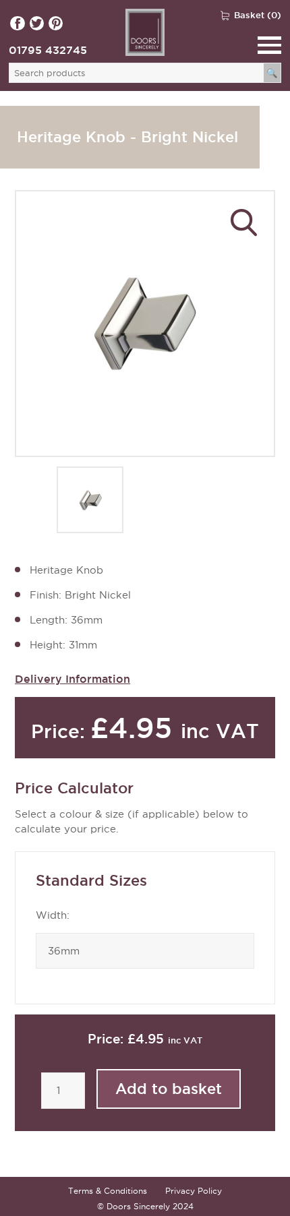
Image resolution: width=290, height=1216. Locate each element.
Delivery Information (72, 679)
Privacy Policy (193, 1190)
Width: (52, 915)
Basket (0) (257, 15)
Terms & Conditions (107, 1190)
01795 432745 (48, 50)
